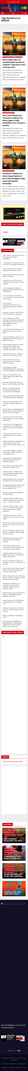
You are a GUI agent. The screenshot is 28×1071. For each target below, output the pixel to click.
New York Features (8, 904)
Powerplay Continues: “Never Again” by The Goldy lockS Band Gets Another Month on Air (14, 486)
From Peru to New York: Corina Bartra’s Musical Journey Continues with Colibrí (14, 418)
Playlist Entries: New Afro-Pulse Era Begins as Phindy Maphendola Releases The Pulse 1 (14, 594)
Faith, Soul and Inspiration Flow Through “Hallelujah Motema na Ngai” (12, 403)
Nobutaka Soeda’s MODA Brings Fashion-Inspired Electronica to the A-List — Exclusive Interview (13, 500)
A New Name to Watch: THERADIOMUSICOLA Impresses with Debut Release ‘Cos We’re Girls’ (14, 368)
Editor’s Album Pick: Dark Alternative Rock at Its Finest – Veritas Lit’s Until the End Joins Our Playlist (14, 577)
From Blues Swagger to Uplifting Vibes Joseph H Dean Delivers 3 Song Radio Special (12, 452)
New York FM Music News (8, 57)
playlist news (19, 57)
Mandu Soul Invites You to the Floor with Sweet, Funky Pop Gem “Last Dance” (14, 524)
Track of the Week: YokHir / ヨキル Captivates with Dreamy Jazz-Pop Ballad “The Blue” (13, 338)
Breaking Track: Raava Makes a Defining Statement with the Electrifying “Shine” (12, 459)
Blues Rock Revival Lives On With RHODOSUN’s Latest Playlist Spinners (13, 539)
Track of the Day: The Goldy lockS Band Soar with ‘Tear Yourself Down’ (13, 331)
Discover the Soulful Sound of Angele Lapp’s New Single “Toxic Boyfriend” (13, 376)
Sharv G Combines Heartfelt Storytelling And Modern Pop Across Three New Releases (12, 389)
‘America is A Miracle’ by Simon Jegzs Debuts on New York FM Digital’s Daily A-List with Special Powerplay (13, 179)
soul (12, 944)
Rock (5, 908)
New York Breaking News (10, 920)
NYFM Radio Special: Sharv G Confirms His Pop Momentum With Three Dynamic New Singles (13, 547)
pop (5, 926)
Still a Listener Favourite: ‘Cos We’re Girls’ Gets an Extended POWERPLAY (14, 257)
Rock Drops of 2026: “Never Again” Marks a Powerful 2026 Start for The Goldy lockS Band (14, 570)
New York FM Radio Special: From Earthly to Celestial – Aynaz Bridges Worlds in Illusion (13, 532)
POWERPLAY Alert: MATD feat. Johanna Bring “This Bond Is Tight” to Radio (13, 282)
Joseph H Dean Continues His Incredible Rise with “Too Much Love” (12, 435)
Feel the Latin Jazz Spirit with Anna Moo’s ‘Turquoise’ (12, 966)
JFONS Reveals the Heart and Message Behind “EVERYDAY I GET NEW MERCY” (13, 289)
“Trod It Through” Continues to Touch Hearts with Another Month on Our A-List (13, 297)
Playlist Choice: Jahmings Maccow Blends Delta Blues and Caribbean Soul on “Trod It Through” (13, 410)
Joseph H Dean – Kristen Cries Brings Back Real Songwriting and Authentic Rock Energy (13, 473)
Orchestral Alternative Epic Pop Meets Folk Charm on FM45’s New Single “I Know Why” (13, 554)
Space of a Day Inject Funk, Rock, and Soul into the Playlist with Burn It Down (13, 609)
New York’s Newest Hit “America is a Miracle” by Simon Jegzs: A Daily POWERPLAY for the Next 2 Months (13, 120)
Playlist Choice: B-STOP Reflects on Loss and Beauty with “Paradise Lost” (14, 602)
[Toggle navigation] (13, 13)
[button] (22, 13)
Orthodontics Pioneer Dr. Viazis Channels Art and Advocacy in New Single (13, 517)
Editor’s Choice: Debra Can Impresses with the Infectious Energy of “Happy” (12, 361)
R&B (8, 926)
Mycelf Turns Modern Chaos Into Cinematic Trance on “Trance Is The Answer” (14, 562)
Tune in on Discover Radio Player (13, 761)
